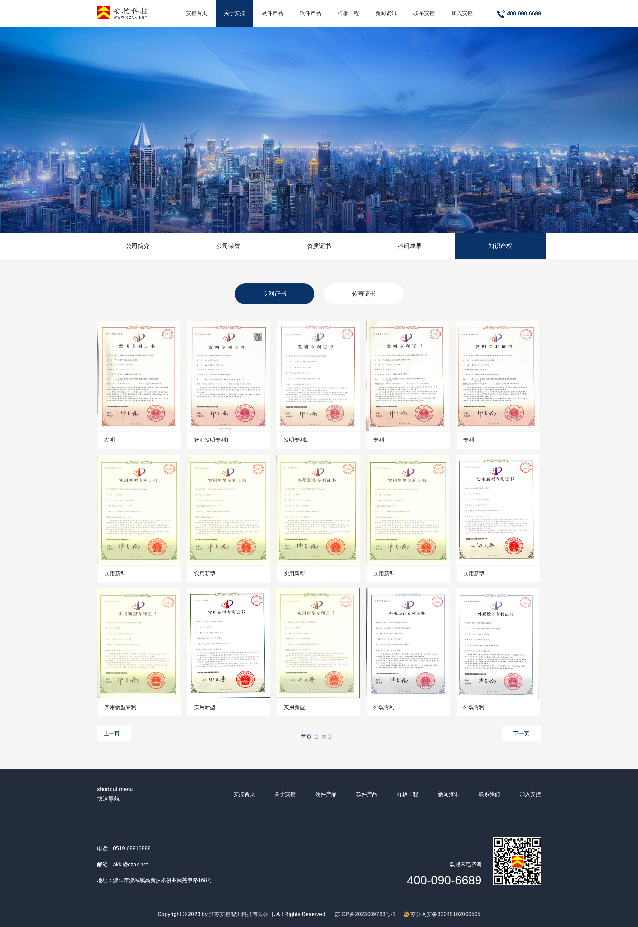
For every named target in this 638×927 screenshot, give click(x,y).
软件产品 (310, 13)
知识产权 (500, 246)
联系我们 (489, 794)
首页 (306, 737)
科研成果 (410, 246)
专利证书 (274, 293)
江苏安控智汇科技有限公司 (241, 914)
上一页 (112, 733)
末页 (326, 737)
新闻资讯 (386, 13)
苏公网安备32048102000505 (444, 914)
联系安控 (424, 13)
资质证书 (319, 246)
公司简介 (138, 246)
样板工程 (348, 13)
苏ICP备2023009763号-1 (365, 914)
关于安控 (234, 13)
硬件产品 (272, 13)
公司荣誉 (228, 246)
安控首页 (196, 13)
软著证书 (364, 293)
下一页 (521, 733)
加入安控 (462, 13)
